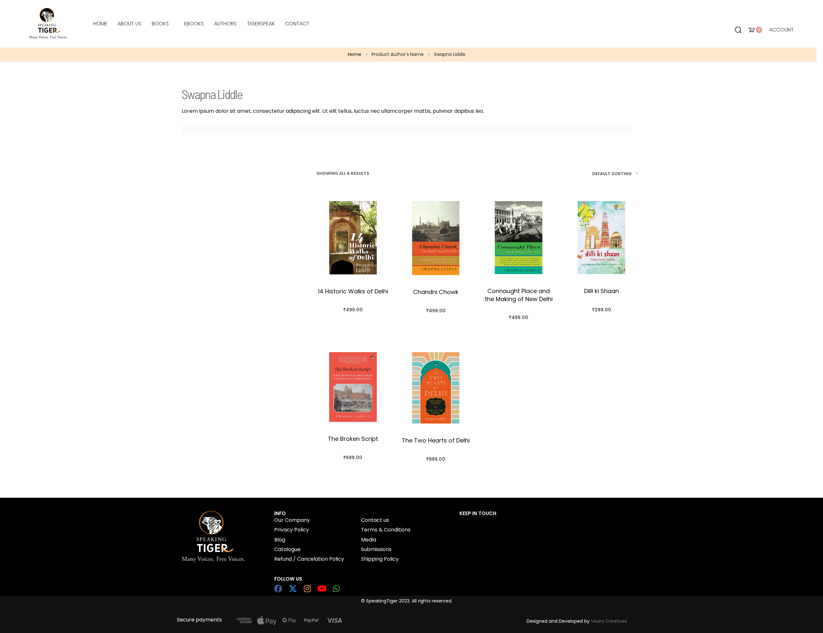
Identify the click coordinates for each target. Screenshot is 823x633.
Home (354, 54)
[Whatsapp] (336, 588)
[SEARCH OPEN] (738, 29)
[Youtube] (322, 588)
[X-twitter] (293, 588)
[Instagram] (307, 588)
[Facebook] (278, 588)
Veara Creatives (609, 621)
